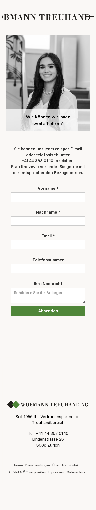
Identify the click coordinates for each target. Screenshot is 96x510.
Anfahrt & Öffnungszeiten (27, 472)
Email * (48, 235)
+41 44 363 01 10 (37, 160)
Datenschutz (76, 472)
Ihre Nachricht (48, 283)
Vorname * (48, 188)
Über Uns (59, 465)
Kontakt (74, 465)
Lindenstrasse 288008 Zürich (48, 442)
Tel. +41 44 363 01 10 (48, 433)
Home (18, 465)
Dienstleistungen (37, 465)
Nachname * (48, 212)
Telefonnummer (48, 259)
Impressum (56, 472)
